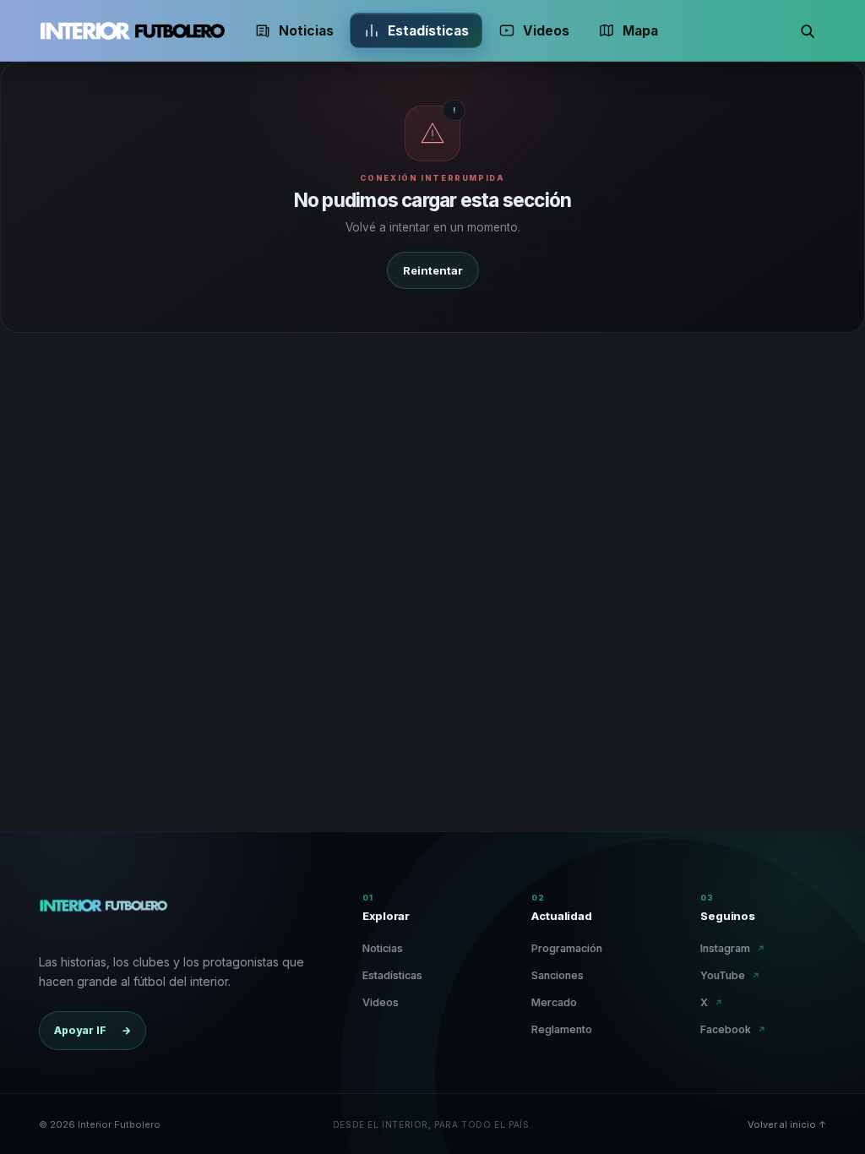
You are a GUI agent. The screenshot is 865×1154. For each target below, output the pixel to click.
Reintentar (433, 270)
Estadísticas (428, 31)
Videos (546, 31)
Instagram (732, 948)
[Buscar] (807, 30)
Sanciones (557, 975)
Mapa (640, 31)
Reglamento (561, 1029)
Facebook (733, 1029)
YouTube (730, 975)
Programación (566, 948)
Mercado (554, 1002)
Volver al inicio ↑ (787, 1124)
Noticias (306, 31)
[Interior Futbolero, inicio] (132, 30)
